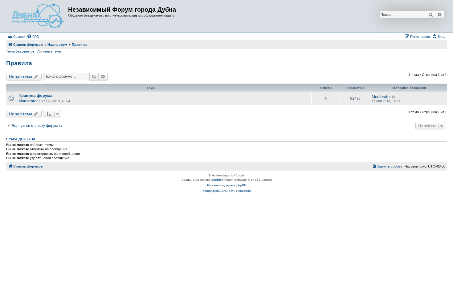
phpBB (216, 179)
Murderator (28, 101)
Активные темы (49, 51)
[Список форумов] (38, 16)
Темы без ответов (20, 51)
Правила (19, 63)
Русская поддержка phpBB (226, 185)
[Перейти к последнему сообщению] (394, 97)
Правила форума (35, 95)
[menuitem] (33, 36)
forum (240, 175)
